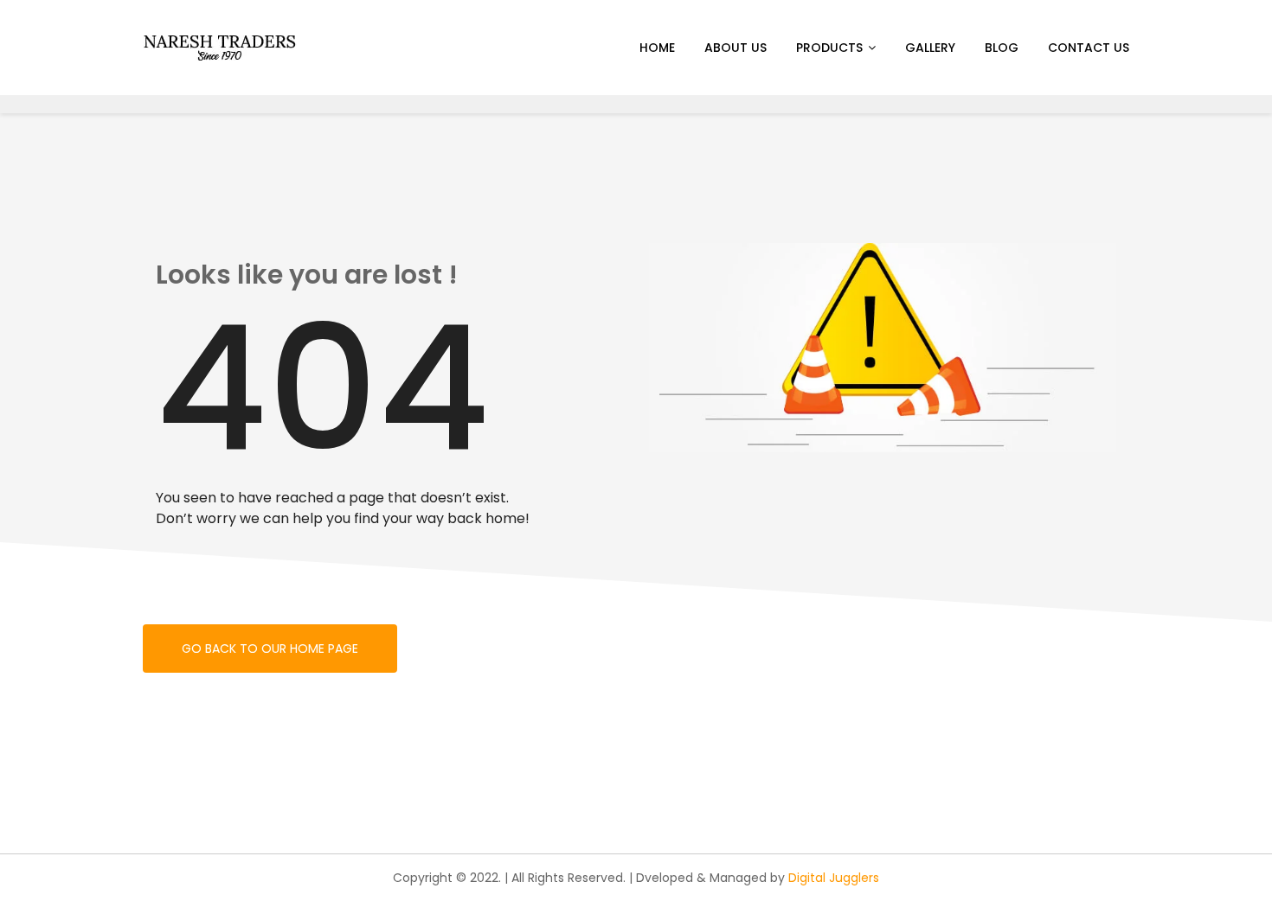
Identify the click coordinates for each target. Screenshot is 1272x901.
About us (735, 47)
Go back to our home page (270, 648)
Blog (1001, 47)
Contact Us (1088, 47)
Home (657, 47)
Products (829, 47)
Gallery (930, 47)
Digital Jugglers (833, 877)
